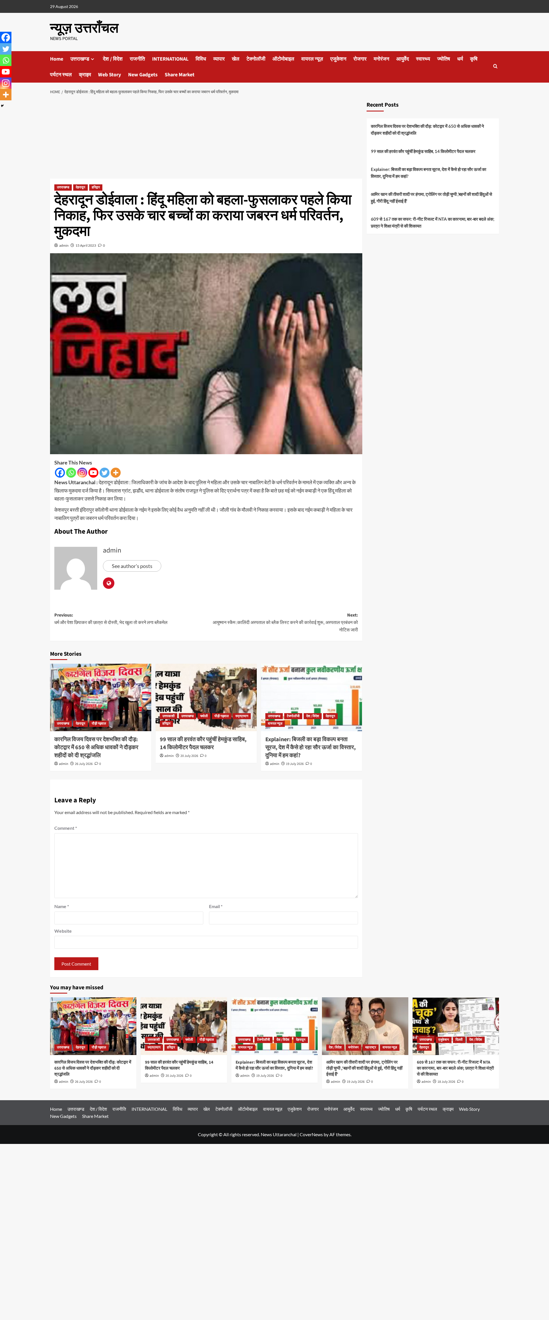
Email (215, 906)
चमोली (204, 716)
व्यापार (219, 59)
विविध (201, 59)
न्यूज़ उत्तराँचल (84, 28)
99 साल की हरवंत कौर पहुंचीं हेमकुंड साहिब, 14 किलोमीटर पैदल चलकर (203, 743)
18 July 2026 (446, 1081)
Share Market (179, 74)
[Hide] (2, 105)
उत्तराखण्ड (79, 59)
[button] (495, 67)
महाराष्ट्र (370, 1047)
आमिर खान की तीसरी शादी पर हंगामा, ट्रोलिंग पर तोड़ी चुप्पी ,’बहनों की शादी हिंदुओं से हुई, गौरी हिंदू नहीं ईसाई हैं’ (431, 198)
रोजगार (360, 59)
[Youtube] (93, 473)
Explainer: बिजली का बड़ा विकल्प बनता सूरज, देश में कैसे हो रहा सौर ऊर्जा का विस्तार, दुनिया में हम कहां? (310, 747)
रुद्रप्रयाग (241, 716)
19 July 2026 (295, 763)
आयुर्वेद (402, 59)
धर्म (460, 59)
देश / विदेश (113, 59)
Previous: (111, 619)
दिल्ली (459, 1039)
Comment (65, 828)
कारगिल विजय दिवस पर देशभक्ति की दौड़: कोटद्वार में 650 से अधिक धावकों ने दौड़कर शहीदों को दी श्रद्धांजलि (96, 747)
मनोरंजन (381, 59)
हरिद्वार (96, 187)
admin (64, 245)
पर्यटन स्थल (61, 74)
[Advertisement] (206, 138)
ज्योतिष (443, 59)
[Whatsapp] (71, 473)
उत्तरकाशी (168, 716)
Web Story (109, 74)
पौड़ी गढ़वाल (99, 723)
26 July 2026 (84, 763)
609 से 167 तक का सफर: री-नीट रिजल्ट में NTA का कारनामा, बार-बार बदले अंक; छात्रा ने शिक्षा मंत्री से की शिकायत (432, 222)
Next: (285, 622)
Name (61, 906)
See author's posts (132, 566)
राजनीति (137, 59)
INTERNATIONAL (170, 59)
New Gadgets (143, 74)
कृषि (474, 59)
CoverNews (311, 1134)
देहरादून (80, 187)
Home (56, 59)
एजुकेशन (338, 59)
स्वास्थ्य (423, 59)
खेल (235, 59)
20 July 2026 (189, 755)
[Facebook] (60, 473)
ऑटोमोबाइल (283, 59)
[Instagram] (82, 473)
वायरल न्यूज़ (312, 59)
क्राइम (85, 74)
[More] (116, 473)
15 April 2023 (85, 245)
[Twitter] (105, 473)
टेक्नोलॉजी (255, 59)
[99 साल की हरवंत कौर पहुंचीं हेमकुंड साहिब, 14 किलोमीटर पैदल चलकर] (206, 697)
